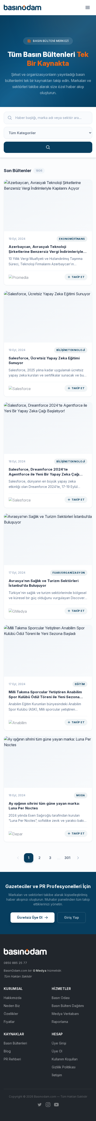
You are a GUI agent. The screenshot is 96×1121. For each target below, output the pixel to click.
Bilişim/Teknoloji (70, 350)
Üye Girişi (59, 1043)
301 (67, 858)
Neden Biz (12, 1006)
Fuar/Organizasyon (68, 572)
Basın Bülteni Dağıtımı (68, 1006)
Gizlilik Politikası (63, 1067)
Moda (80, 795)
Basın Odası (61, 998)
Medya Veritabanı (65, 1014)
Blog (7, 1051)
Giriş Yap (71, 917)
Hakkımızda (12, 998)
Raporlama (60, 1022)
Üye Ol (57, 1051)
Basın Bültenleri (15, 1043)
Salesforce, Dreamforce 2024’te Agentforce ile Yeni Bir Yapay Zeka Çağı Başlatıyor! (44, 474)
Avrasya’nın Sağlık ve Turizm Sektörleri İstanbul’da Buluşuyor (44, 583)
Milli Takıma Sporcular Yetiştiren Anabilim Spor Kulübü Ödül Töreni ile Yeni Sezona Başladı (45, 697)
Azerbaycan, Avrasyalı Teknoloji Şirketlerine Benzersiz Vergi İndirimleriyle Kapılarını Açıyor (46, 251)
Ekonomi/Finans (72, 238)
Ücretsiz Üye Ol (29, 917)
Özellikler (11, 1014)
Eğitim (80, 684)
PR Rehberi (12, 1059)
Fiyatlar (9, 1022)
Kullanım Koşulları (65, 1059)
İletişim (57, 1075)
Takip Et (78, 277)
